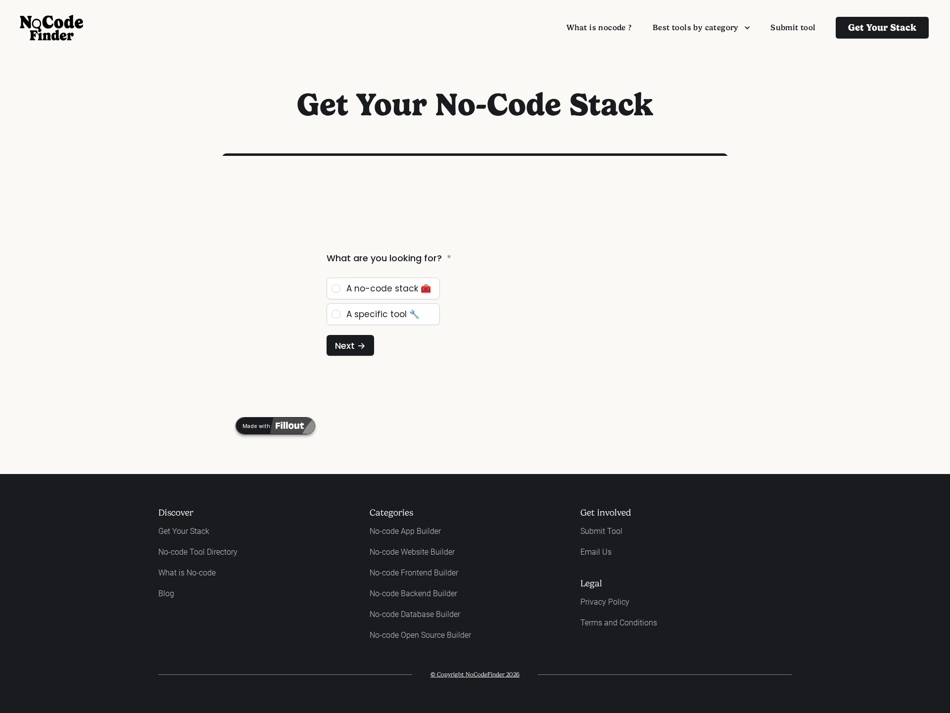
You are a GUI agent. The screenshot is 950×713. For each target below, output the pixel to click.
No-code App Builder (405, 531)
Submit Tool (601, 531)
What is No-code (187, 572)
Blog (166, 593)
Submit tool (792, 27)
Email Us (596, 552)
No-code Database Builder (415, 614)
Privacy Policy (604, 602)
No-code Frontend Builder (414, 572)
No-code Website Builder (412, 552)
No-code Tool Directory (198, 552)
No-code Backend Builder (413, 593)
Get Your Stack (183, 531)
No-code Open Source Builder (420, 635)
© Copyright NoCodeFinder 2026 (475, 674)
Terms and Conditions (618, 622)
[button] (701, 28)
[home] (51, 28)
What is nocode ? (599, 27)
